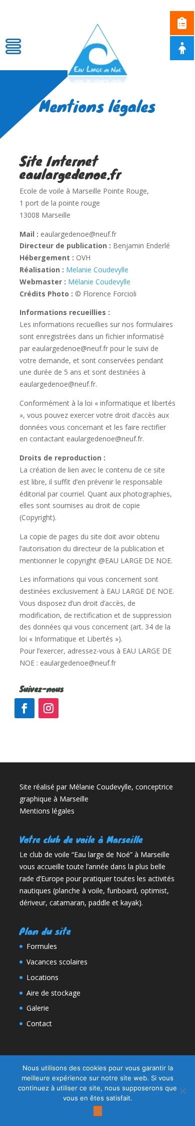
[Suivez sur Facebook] (24, 708)
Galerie (37, 1008)
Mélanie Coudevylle (99, 281)
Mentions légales (47, 811)
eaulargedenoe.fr (70, 174)
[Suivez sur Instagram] (48, 708)
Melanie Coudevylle (97, 269)
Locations (42, 977)
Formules (41, 946)
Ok (98, 1111)
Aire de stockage (53, 993)
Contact (39, 1023)
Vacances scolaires (57, 962)
